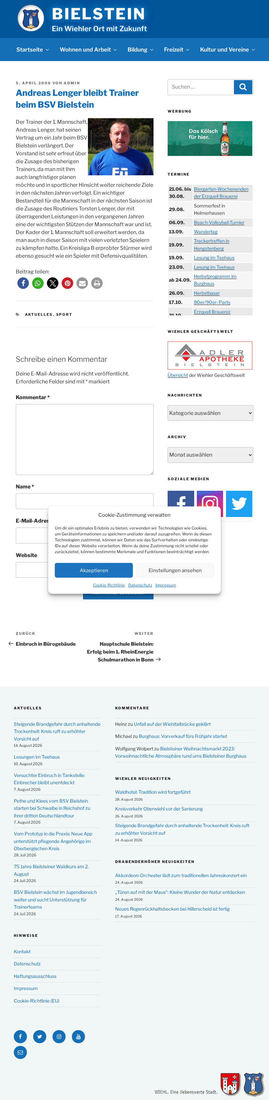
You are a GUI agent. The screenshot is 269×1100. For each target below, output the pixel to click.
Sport (64, 314)
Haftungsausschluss (35, 976)
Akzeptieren (94, 570)
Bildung (137, 49)
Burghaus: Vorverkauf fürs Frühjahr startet (183, 736)
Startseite (29, 49)
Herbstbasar (207, 293)
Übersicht (178, 375)
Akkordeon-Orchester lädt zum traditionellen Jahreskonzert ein (181, 875)
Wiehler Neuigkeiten (143, 778)
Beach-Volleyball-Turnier (219, 222)
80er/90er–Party (212, 302)
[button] (23, 283)
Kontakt (22, 951)
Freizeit (173, 49)
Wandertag (205, 231)
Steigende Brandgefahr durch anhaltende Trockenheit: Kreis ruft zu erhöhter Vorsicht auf (57, 731)
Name (25, 487)
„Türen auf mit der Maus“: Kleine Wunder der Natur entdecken (180, 892)
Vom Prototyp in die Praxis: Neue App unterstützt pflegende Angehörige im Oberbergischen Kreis (53, 841)
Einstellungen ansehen (175, 570)
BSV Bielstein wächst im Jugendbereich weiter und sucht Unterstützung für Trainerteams (55, 899)
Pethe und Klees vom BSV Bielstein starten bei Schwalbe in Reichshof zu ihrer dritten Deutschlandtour (52, 808)
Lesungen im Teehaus (37, 757)
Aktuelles (39, 314)
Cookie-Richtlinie (109, 585)
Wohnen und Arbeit (85, 49)
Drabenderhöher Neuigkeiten (155, 861)
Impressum (165, 585)
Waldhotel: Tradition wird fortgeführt (153, 792)
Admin (72, 83)
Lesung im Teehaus (214, 257)
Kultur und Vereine (224, 49)
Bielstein (99, 14)
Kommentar (33, 397)
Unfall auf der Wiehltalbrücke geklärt (172, 724)
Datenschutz (140, 585)
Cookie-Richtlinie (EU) (36, 1000)
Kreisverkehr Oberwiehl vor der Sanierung (159, 808)
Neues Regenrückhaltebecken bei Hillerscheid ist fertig (172, 909)
